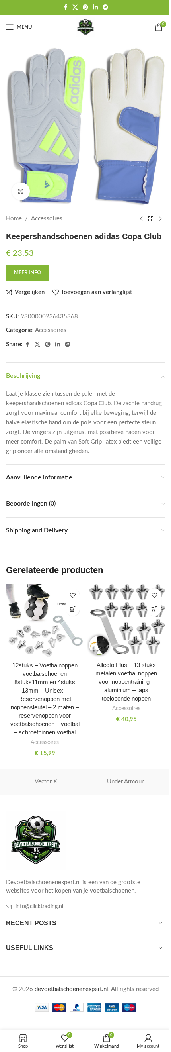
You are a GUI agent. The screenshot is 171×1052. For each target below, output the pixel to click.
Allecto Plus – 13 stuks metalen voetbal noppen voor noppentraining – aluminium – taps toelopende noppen (126, 681)
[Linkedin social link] (95, 7)
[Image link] (36, 840)
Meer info (27, 272)
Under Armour (125, 782)
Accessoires (46, 219)
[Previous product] (141, 219)
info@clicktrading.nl (39, 906)
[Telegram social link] (105, 7)
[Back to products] (150, 219)
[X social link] (75, 7)
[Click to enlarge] (21, 191)
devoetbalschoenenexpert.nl (71, 989)
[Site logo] (85, 27)
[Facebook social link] (65, 7)
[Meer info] (73, 609)
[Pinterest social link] (85, 7)
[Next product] (160, 219)
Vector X (46, 782)
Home (14, 219)
